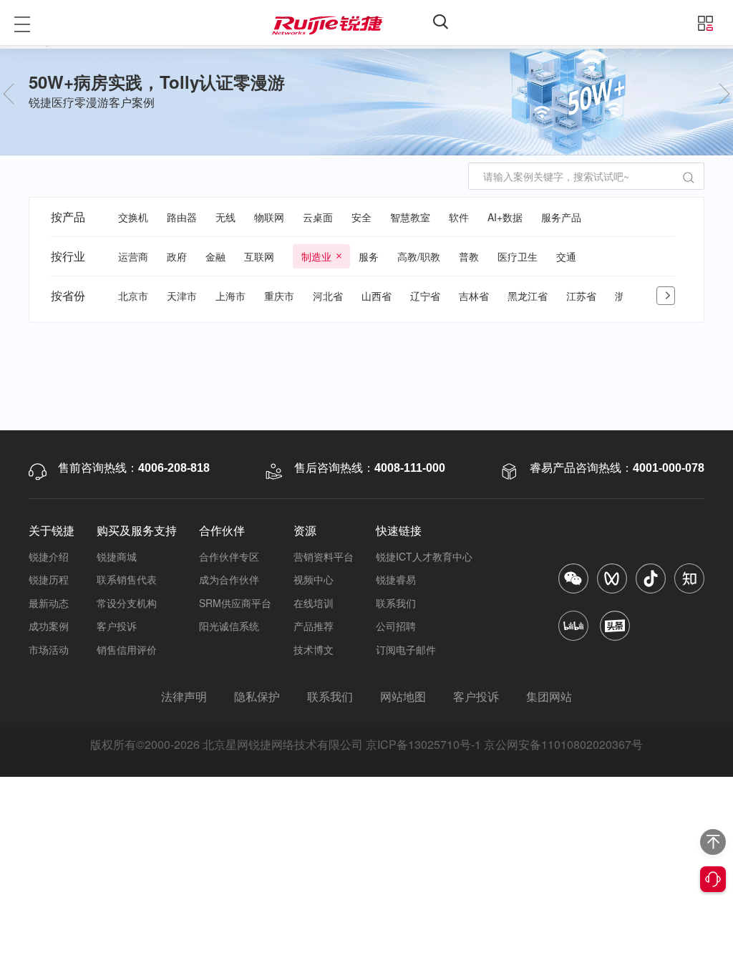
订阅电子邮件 (406, 649)
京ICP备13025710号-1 (423, 744)
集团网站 (549, 696)
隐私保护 (257, 696)
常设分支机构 (127, 603)
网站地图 (403, 696)
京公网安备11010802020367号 (563, 744)
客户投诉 (117, 626)
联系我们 (396, 603)
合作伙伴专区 (229, 556)
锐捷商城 (117, 556)
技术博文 (313, 649)
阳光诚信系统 (229, 626)
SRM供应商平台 (235, 603)
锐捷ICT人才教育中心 (424, 556)
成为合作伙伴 (229, 579)
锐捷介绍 (49, 556)
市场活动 (49, 649)
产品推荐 (313, 626)
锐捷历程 (49, 579)
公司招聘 (396, 626)
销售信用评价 (127, 649)
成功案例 (49, 626)
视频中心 (313, 579)
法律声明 (184, 696)
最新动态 (49, 603)
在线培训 (313, 603)
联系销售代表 (127, 579)
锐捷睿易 (396, 579)
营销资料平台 (323, 556)
